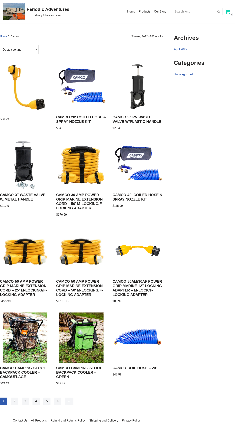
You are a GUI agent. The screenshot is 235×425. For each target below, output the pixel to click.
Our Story (160, 11)
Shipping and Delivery (103, 420)
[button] (218, 11)
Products (144, 11)
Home (131, 11)
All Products (39, 420)
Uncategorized (183, 74)
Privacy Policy (131, 420)
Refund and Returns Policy (68, 420)
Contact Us (20, 420)
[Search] (219, 11)
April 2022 (180, 49)
